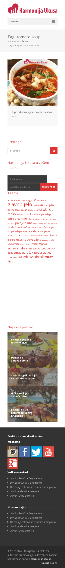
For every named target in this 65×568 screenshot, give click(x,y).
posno (11, 223)
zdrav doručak (23, 252)
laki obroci (44, 209)
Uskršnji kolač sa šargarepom (26, 478)
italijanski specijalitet (44, 205)
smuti (19, 227)
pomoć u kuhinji (50, 219)
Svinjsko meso (15, 235)
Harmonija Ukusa (41, 559)
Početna (24, 41)
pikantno (21, 218)
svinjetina (45, 231)
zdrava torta (39, 248)
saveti (35, 223)
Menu (14, 21)
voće (17, 243)
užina (37, 239)
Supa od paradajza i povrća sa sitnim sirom (32, 114)
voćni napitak (39, 243)
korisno (31, 210)
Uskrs (30, 239)
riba (29, 223)
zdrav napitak (15, 257)
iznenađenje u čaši (18, 209)
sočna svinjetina (32, 227)
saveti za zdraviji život (48, 223)
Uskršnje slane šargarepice (24, 491)
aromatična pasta (17, 200)
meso (12, 214)
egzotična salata (37, 200)
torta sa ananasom (32, 235)
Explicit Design (49, 563)
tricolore (44, 235)
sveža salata (31, 231)
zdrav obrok (33, 256)
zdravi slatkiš (42, 252)
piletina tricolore (35, 219)
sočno (44, 227)
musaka (19, 214)
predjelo (20, 223)
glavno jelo (20, 204)
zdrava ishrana (20, 248)
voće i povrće (26, 244)
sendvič (12, 227)
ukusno (21, 239)
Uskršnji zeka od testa (22, 495)
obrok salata (32, 214)
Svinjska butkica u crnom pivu (26, 482)
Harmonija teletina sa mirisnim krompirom (33, 487)
